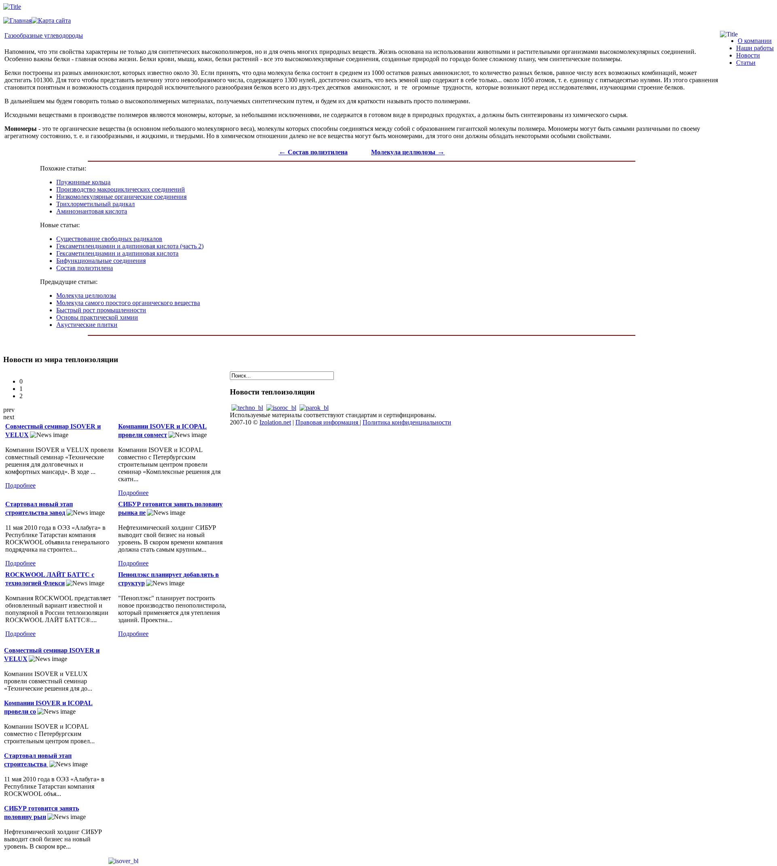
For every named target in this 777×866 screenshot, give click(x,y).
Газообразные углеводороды (43, 35)
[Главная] (17, 20)
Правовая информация (327, 422)
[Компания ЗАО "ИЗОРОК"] (281, 407)
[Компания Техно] (247, 407)
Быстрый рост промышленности (101, 310)
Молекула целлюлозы (408, 152)
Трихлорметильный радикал (95, 204)
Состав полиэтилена (313, 152)
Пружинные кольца (83, 182)
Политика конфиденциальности (407, 422)
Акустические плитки (86, 324)
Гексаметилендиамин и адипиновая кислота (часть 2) (130, 246)
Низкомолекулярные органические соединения (121, 196)
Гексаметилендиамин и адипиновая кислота (117, 253)
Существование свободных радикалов (109, 238)
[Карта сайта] (51, 20)
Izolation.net (275, 422)
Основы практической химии (97, 317)
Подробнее (20, 485)
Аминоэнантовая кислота (91, 211)
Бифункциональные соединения (101, 260)
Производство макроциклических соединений (120, 189)
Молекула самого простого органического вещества (128, 302)
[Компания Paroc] (314, 407)
